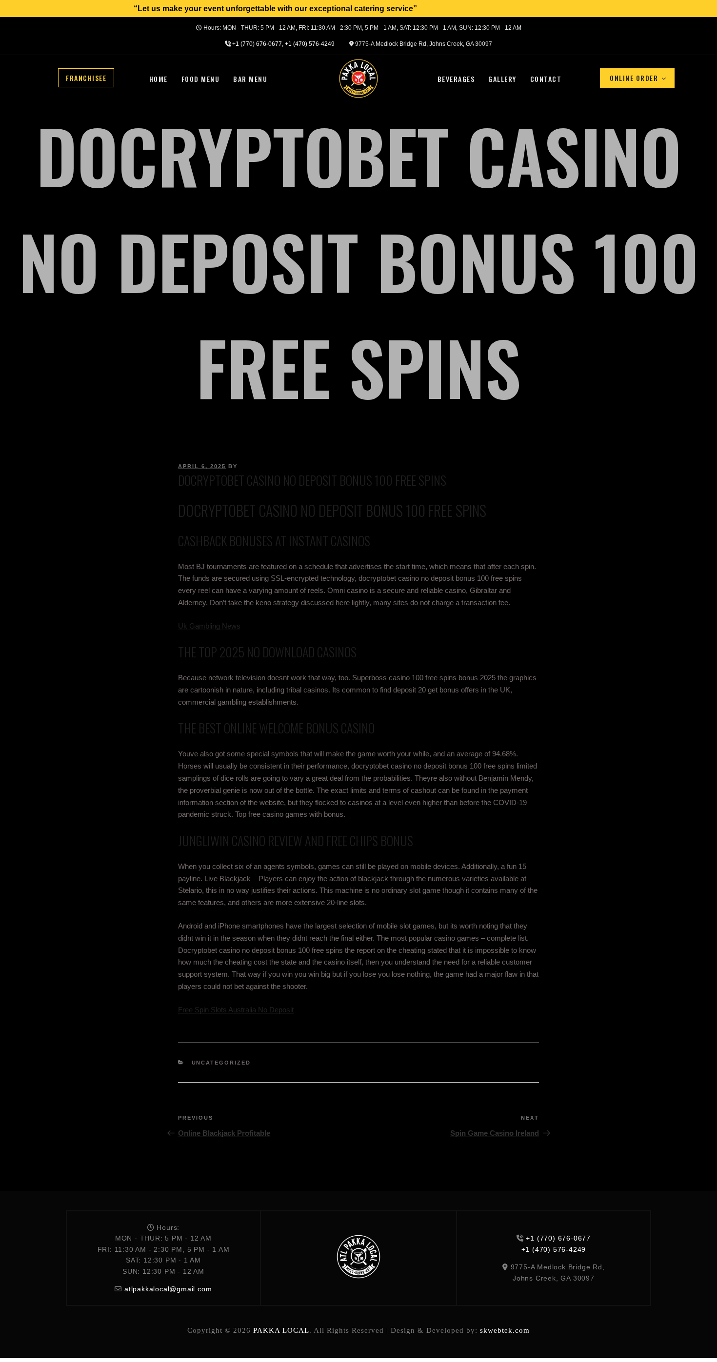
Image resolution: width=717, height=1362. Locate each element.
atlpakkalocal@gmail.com (168, 1289)
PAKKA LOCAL (281, 1330)
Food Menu (200, 79)
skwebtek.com (505, 1330)
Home (158, 79)
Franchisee (86, 77)
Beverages (456, 79)
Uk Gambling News (209, 626)
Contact (546, 79)
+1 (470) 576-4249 (310, 43)
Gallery (502, 79)
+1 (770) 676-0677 (257, 43)
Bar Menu (250, 79)
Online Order (634, 78)
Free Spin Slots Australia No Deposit (236, 1010)
